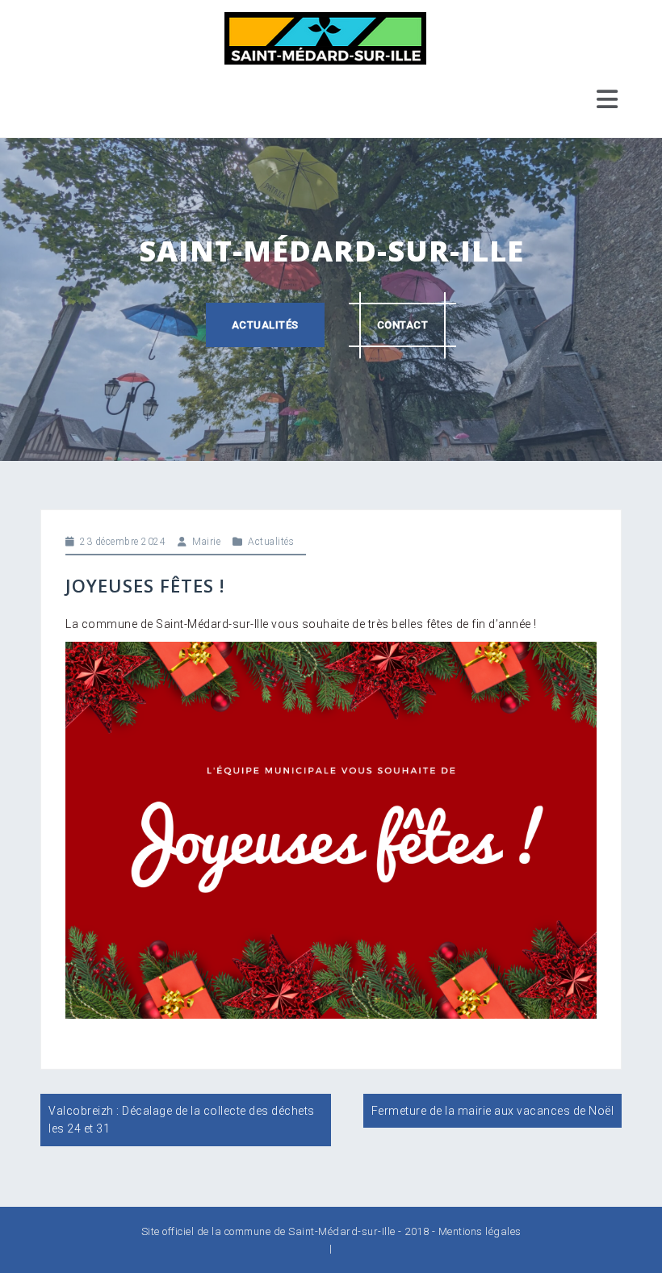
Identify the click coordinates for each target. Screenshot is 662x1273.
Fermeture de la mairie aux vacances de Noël (492, 1110)
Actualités (265, 325)
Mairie (206, 541)
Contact (403, 325)
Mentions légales (480, 1231)
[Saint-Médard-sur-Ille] (325, 37)
